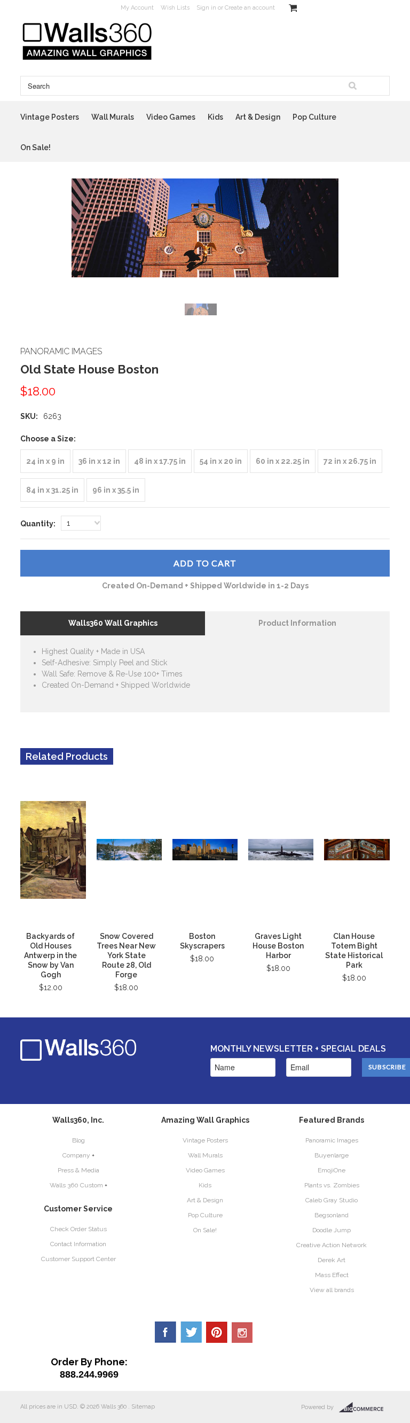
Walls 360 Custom (76, 1185)
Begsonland (331, 1215)
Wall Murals (112, 117)
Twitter (191, 1332)
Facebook (165, 1332)
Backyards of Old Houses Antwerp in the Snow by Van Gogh (50, 955)
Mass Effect (332, 1275)
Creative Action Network (331, 1245)
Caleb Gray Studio (331, 1200)
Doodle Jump (331, 1230)
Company (76, 1155)
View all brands (332, 1290)
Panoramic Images (331, 1140)
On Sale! (35, 147)
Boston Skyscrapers (202, 941)
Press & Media (78, 1170)
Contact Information (78, 1244)
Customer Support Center (78, 1259)
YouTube (242, 1332)
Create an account (250, 7)
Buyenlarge (331, 1155)
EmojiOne (331, 1170)
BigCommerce (364, 1407)
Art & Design (257, 117)
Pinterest (216, 1332)
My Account (137, 7)
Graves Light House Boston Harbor (278, 946)
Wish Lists (175, 7)
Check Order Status (78, 1229)
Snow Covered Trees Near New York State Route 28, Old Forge (126, 955)
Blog (78, 1140)
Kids (215, 117)
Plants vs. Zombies (331, 1185)
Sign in (206, 7)
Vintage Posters (49, 117)
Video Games (170, 117)
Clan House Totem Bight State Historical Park (354, 950)
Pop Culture (314, 117)
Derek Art (331, 1260)
